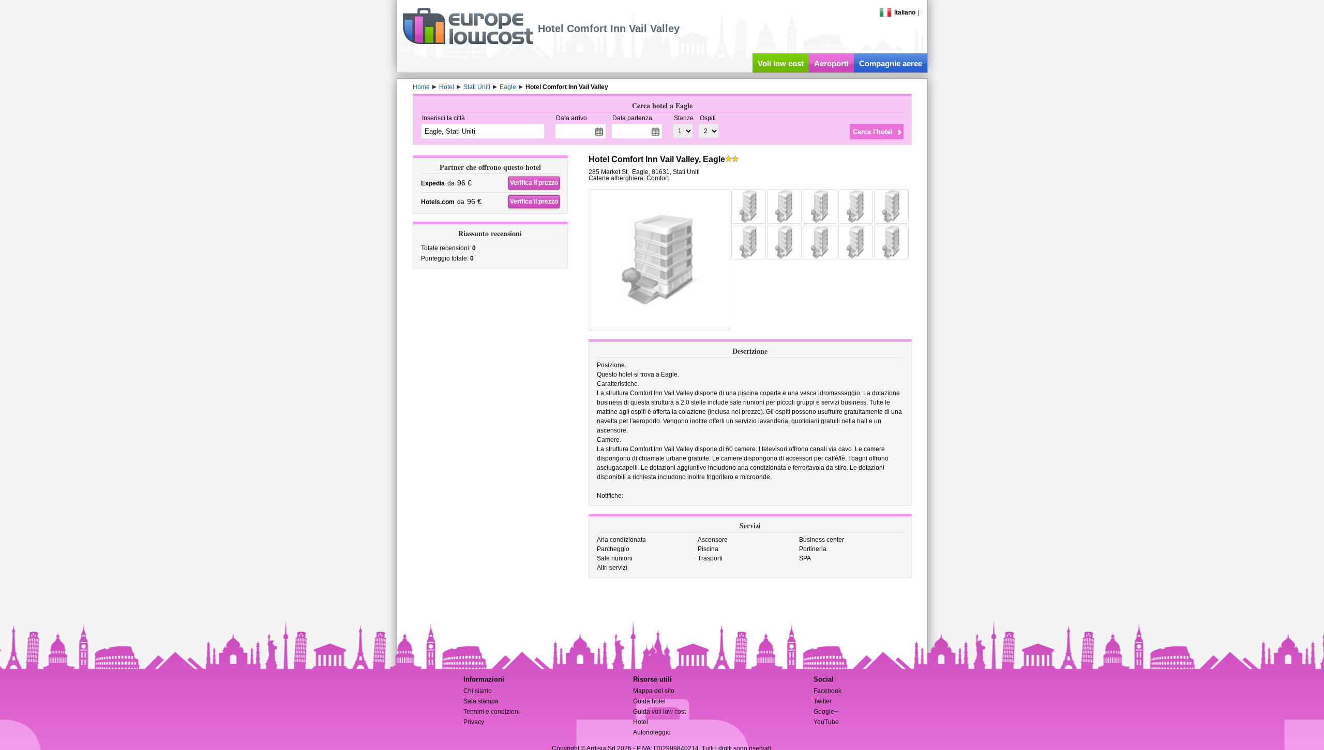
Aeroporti (831, 63)
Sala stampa (481, 701)
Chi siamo (477, 691)
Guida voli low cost (659, 711)
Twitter (823, 701)
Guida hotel (649, 701)
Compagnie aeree (890, 63)
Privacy (473, 722)
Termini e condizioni (491, 711)
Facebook (827, 691)
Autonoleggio (652, 732)
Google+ (826, 711)
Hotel (640, 722)
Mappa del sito (653, 691)
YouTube (826, 722)
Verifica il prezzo (534, 182)
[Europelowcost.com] (467, 42)
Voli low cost (781, 63)
